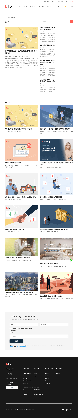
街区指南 (49, 6)
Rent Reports (49, 368)
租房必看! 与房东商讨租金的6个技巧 (14, 229)
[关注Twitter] (63, 409)
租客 (24, 6)
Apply (35, 373)
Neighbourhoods (28, 387)
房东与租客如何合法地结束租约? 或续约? (51, 296)
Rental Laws (59, 368)
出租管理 (52, 131)
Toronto (47, 380)
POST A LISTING (62, 1)
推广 (31, 165)
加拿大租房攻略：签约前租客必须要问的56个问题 (18, 129)
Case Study (37, 396)
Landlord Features (38, 394)
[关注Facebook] (70, 409)
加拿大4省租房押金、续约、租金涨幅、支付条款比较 (19, 292)
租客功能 (70, 131)
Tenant (13, 332)
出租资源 (48, 232)
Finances (25, 378)
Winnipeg (47, 383)
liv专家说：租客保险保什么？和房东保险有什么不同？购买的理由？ (47, 62)
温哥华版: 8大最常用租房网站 (47, 45)
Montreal (47, 375)
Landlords (26, 368)
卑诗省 (13, 295)
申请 (22, 56)
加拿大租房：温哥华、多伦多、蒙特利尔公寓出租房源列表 (47, 81)
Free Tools (25, 383)
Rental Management (27, 380)
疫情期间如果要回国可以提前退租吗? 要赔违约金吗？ (54, 229)
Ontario (47, 373)
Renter (9, 384)
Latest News (37, 389)
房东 (17, 6)
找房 (19, 56)
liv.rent (36, 387)
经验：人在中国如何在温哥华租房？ (50, 263)
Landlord (13, 330)
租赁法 (41, 6)
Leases (25, 375)
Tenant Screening (27, 373)
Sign (35, 375)
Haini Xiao (8, 56)
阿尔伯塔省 (7, 296)
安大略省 (17, 295)
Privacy (11, 346)
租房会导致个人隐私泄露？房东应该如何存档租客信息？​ (55, 129)
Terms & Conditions (21, 346)
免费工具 (17, 165)
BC (24, 389)
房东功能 (60, 131)
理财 (24, 295)
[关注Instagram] (66, 409)
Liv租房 (59, 6)
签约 (27, 56)
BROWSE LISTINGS (49, 1)
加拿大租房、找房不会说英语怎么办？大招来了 (17, 257)
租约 (53, 167)
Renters (36, 368)
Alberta (47, 378)
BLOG (71, 1)
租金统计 (32, 6)
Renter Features (38, 392)
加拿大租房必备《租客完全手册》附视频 (51, 197)
